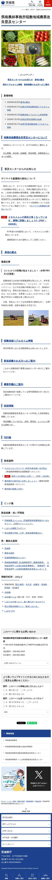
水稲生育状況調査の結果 (31, 119)
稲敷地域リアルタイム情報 (18, 340)
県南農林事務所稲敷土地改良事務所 (18, 747)
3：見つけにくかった (15, 706)
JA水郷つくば (10, 597)
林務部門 (41, 566)
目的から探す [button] (32, 878)
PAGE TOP (26, 811)
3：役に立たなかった (15, 694)
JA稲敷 (7, 592)
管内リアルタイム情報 (12, 85)
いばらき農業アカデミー (15, 528)
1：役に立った (12, 690)
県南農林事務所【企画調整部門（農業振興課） (24, 562)
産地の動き (39, 80)
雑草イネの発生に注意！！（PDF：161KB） (30, 476)
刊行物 (7, 437)
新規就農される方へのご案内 (36, 85)
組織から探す (45, 878)
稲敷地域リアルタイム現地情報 (34, 115)
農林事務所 (29, 801)
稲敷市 (36, 584)
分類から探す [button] (19, 878)
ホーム (3, 801)
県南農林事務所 (11, 740)
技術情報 (9, 405)
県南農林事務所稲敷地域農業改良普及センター (23, 753)
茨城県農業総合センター (15, 558)
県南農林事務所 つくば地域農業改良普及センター (24, 759)
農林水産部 (9, 553)
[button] (40, 3)
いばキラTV (9, 611)
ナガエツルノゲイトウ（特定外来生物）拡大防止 (25, 468)
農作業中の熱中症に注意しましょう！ (20, 481)
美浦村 (44, 584)
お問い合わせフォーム (12, 663)
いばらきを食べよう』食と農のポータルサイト (24, 602)
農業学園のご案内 (13, 384)
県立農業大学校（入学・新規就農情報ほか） (23, 533)
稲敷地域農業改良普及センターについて (25, 137)
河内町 (15, 588)
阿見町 (7, 588)
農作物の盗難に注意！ (14, 489)
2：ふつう (28, 690)
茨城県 (7, 548)
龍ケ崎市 (20, 584)
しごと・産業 (11, 801)
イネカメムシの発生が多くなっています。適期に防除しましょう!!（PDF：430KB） (27, 220)
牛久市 (29, 584)
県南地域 (10, 733)
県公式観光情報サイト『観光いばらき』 (21, 606)
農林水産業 (21, 801)
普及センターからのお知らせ (20, 80)
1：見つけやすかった (15, 702)
